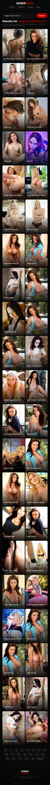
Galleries (21, 7)
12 (30, 754)
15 (7, 759)
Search (42, 16)
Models (30, 7)
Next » (40, 759)
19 (33, 759)
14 (43, 754)
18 (26, 759)
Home (12, 7)
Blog (38, 7)
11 (24, 754)
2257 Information (25, 778)
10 (18, 754)
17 (20, 759)
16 (14, 759)
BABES (25, 3)
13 (37, 754)
